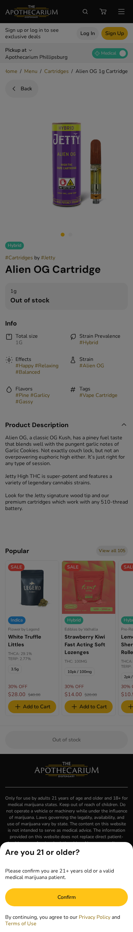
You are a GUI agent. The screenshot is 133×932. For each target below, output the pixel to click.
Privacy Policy (94, 917)
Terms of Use (20, 923)
